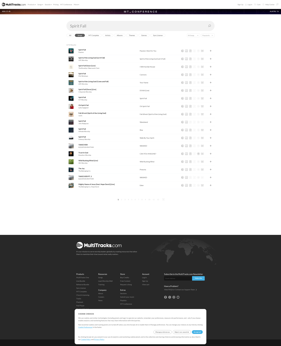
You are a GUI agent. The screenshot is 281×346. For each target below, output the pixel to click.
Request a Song (126, 284)
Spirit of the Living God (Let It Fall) (91, 58)
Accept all (197, 332)
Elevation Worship (84, 155)
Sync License (81, 288)
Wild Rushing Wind (147, 162)
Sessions (123, 293)
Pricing (56, 4)
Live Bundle (80, 281)
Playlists (123, 300)
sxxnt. (80, 116)
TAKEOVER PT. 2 (85, 176)
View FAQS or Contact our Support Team (179, 289)
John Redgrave (83, 123)
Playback (79, 302)
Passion (81, 52)
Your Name (144, 82)
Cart (258, 4)
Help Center (270, 4)
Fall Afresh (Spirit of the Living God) (92, 113)
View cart (145, 284)
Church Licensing (82, 295)
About (100, 293)
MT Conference (66, 4)
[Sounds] (198, 50)
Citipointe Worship (85, 92)
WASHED (143, 146)
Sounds (47, 4)
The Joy (81, 168)
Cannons (143, 75)
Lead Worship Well (105, 281)
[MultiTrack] (182, 50)
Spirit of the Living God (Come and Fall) (93, 81)
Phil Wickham (83, 76)
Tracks (78, 298)
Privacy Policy (99, 339)
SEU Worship (82, 163)
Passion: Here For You (148, 51)
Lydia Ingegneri (83, 108)
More (76, 4)
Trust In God (83, 153)
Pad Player (80, 305)
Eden (142, 185)
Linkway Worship (84, 139)
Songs (39, 4)
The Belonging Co (84, 171)
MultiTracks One (82, 277)
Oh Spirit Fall (83, 105)
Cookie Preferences (85, 327)
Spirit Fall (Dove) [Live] (87, 89)
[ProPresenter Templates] (202, 50)
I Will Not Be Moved (147, 67)
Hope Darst (95, 187)
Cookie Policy (86, 339)
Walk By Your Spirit (147, 138)
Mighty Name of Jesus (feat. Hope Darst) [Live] (96, 184)
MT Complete (81, 291)
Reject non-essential (182, 332)
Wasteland (144, 122)
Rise (141, 130)
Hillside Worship (84, 131)
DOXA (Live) (144, 90)
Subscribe (198, 278)
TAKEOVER (83, 145)
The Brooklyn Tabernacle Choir (89, 68)
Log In (250, 4)
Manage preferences (162, 332)
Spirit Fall (82, 50)
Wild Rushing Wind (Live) (88, 160)
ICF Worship (82, 100)
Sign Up (240, 4)
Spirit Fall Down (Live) (87, 66)
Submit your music (127, 297)
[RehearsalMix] (186, 50)
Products (31, 4)
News (100, 300)
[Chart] (190, 50)
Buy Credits (124, 277)
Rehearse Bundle (82, 284)
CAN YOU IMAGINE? (148, 154)
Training (101, 284)
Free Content (125, 281)
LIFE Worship (83, 60)
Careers (101, 297)
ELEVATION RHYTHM (86, 147)
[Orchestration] (194, 50)
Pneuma (143, 169)
